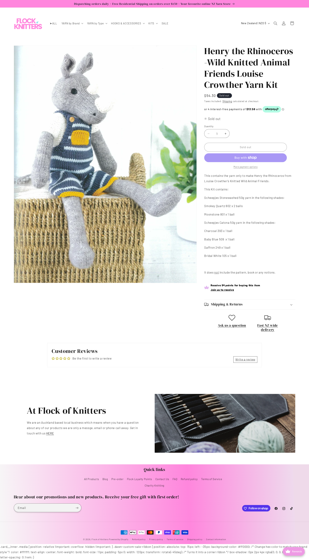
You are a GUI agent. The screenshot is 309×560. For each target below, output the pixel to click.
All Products (91, 479)
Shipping (227, 101)
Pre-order (117, 479)
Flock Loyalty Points (139, 479)
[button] (72, 23)
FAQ (175, 479)
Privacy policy (156, 539)
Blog (105, 479)
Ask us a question (232, 325)
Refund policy (189, 479)
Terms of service (175, 539)
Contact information (216, 539)
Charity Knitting (154, 485)
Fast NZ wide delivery (267, 327)
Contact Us (162, 479)
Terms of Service (211, 479)
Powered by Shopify (118, 539)
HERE (50, 433)
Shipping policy (194, 539)
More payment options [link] (246, 166)
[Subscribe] (77, 507)
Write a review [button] (245, 359)
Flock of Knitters (100, 539)
